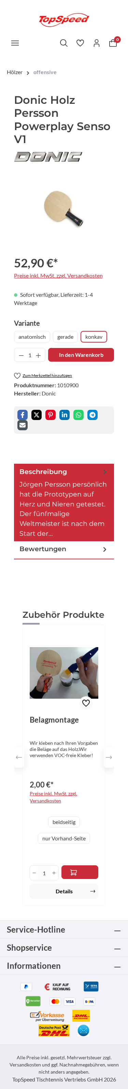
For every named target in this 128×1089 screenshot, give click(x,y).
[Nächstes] (109, 757)
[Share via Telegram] (92, 415)
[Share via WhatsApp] (78, 415)
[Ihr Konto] (96, 43)
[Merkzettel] (80, 43)
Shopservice (29, 947)
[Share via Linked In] (64, 415)
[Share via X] (36, 415)
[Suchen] (64, 43)
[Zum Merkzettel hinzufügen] (86, 703)
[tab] (64, 502)
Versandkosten (25, 1064)
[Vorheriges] (19, 757)
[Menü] (15, 43)
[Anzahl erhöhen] (38, 355)
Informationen (34, 966)
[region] (64, 209)
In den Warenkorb (81, 354)
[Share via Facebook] (22, 415)
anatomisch (32, 336)
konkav (93, 336)
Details (64, 891)
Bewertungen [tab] (42, 549)
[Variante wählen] (80, 872)
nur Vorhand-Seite (64, 838)
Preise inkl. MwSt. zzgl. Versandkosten (58, 275)
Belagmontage (54, 719)
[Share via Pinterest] (50, 415)
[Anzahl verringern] (21, 355)
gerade (65, 336)
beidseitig (64, 822)
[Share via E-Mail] (22, 425)
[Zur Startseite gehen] (64, 19)
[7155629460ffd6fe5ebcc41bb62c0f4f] (64, 210)
